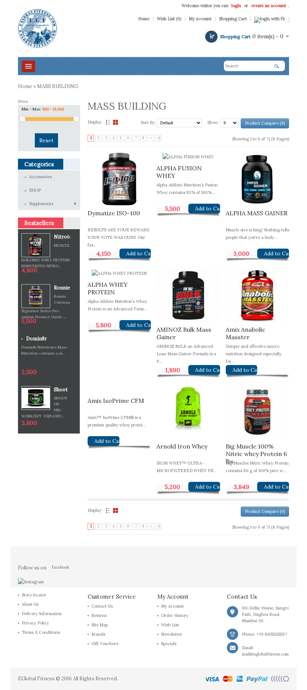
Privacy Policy (35, 623)
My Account (200, 19)
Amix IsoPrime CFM (116, 400)
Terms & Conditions (41, 632)
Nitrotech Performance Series (62, 237)
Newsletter (171, 634)
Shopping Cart (233, 19)
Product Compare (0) (265, 123)
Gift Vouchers (104, 643)
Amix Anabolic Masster (245, 332)
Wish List (170, 624)
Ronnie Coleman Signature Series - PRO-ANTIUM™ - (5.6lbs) (62, 288)
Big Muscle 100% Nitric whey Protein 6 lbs (256, 449)
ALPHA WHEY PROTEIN (108, 287)
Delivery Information (42, 613)
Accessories (40, 176)
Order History (174, 615)
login (236, 5)
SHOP (35, 190)
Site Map (99, 624)
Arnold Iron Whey (181, 446)
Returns (99, 615)
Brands (98, 634)
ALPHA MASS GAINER (257, 213)
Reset (46, 140)
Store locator (34, 595)
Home (143, 19)
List (107, 122)
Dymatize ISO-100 (114, 213)
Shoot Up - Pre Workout (62, 389)
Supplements (41, 203)
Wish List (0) (169, 19)
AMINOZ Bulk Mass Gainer (183, 332)
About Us (30, 604)
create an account (268, 5)
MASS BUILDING (57, 86)
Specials (168, 643)
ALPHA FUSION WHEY (179, 170)
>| (158, 137)
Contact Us (102, 606)
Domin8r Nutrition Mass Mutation (44, 339)
